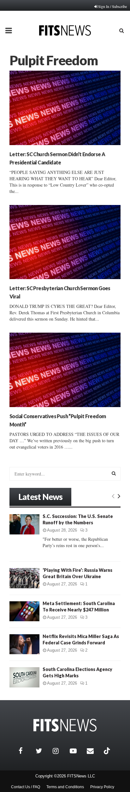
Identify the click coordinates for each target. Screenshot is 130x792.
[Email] (94, 751)
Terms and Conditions (65, 787)
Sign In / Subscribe (112, 6)
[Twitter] (43, 751)
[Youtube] (77, 751)
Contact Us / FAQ (25, 787)
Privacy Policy (102, 787)
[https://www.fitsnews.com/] (65, 725)
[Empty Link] (113, 496)
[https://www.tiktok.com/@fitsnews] (107, 751)
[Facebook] (25, 751)
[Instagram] (60, 751)
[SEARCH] (114, 473)
